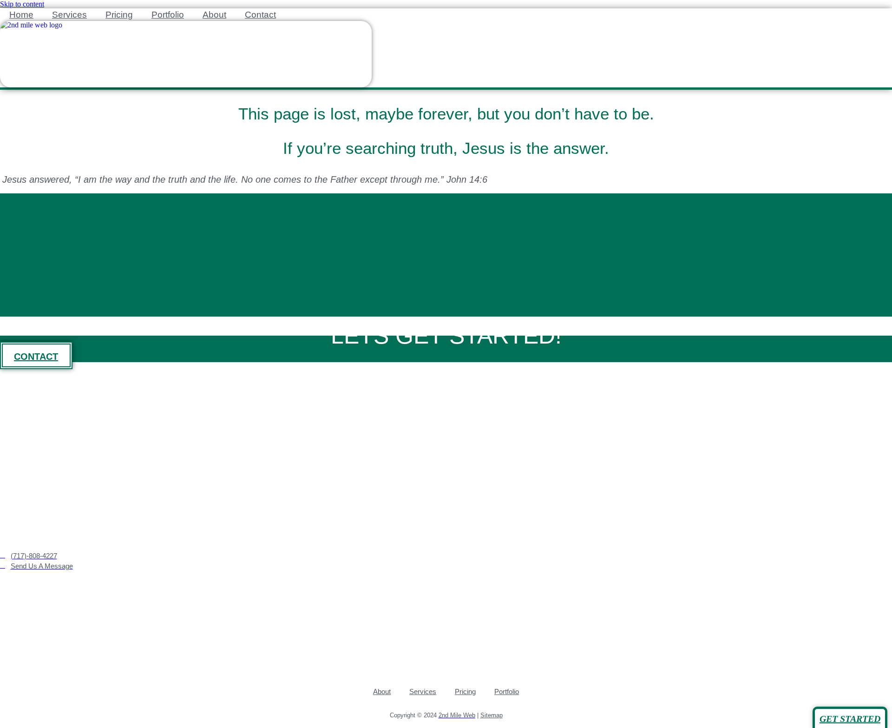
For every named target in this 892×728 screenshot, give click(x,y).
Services (69, 15)
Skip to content (22, 4)
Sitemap (491, 715)
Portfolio (167, 15)
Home (21, 15)
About (214, 15)
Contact (260, 15)
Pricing (119, 15)
